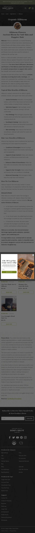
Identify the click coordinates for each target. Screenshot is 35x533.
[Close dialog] (33, 255)
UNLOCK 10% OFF (9, 272)
